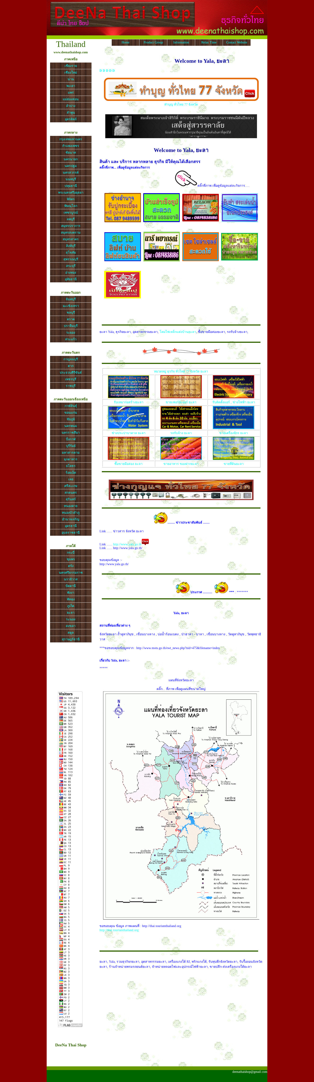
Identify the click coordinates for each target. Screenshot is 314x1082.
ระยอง (70, 332)
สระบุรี (71, 266)
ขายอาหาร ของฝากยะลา (181, 464)
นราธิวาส (71, 579)
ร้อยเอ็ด (71, 472)
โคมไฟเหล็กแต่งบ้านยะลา (178, 332)
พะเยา (70, 86)
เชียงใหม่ (70, 72)
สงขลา (71, 626)
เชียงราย (71, 66)
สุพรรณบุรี (70, 259)
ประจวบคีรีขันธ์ (71, 372)
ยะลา (70, 612)
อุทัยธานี (71, 279)
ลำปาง (70, 106)
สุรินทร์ (71, 499)
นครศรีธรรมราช (71, 572)
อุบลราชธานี (71, 532)
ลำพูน (71, 112)
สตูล (71, 632)
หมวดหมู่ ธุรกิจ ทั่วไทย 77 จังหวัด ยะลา (181, 371)
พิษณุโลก (70, 206)
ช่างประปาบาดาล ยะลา (129, 433)
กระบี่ (70, 552)
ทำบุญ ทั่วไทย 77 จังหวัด (181, 104)
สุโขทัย (71, 252)
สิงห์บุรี (71, 246)
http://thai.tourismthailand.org (119, 930)
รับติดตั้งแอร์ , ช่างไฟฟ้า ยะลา (233, 402)
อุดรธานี (71, 526)
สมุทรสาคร (71, 239)
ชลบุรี (71, 312)
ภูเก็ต (70, 606)
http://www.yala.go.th (127, 544)
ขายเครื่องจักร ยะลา (233, 433)
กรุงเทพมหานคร (70, 139)
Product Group (153, 42)
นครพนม (70, 426)
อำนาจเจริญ (70, 519)
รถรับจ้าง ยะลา (181, 433)
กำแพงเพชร (70, 146)
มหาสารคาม (71, 452)
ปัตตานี (71, 586)
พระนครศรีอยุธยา (70, 192)
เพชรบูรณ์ (71, 212)
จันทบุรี (71, 299)
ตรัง (71, 566)
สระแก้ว (71, 339)
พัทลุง (71, 599)
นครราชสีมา (71, 432)
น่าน (71, 79)
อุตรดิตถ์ (71, 119)
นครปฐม (71, 166)
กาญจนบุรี (70, 359)
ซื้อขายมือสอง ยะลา (128, 464)
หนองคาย (70, 506)
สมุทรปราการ (70, 226)
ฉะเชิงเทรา (71, 306)
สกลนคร (71, 492)
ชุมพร (71, 559)
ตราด (71, 319)
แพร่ (71, 92)
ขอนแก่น (70, 412)
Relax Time (209, 42)
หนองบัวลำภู (71, 512)
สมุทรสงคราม (70, 232)
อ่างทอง (70, 272)
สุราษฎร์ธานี (71, 639)
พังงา (70, 592)
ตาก (71, 366)
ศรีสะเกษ (70, 486)
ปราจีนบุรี (71, 326)
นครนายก (71, 159)
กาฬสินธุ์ (71, 406)
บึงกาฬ (71, 439)
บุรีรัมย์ (71, 446)
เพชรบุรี (70, 379)
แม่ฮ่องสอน (71, 99)
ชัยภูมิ (71, 419)
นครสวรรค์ (71, 172)
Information (181, 42)
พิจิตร (71, 199)
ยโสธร (71, 466)
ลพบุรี (71, 219)
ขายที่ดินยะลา (234, 464)
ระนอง (70, 619)
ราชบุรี (71, 386)
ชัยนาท (71, 152)
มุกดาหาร (70, 459)
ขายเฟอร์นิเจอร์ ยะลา (181, 402)
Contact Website (236, 42)
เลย (70, 479)
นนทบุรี (71, 179)
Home (125, 42)
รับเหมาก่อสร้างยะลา (128, 402)
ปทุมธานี (71, 186)
